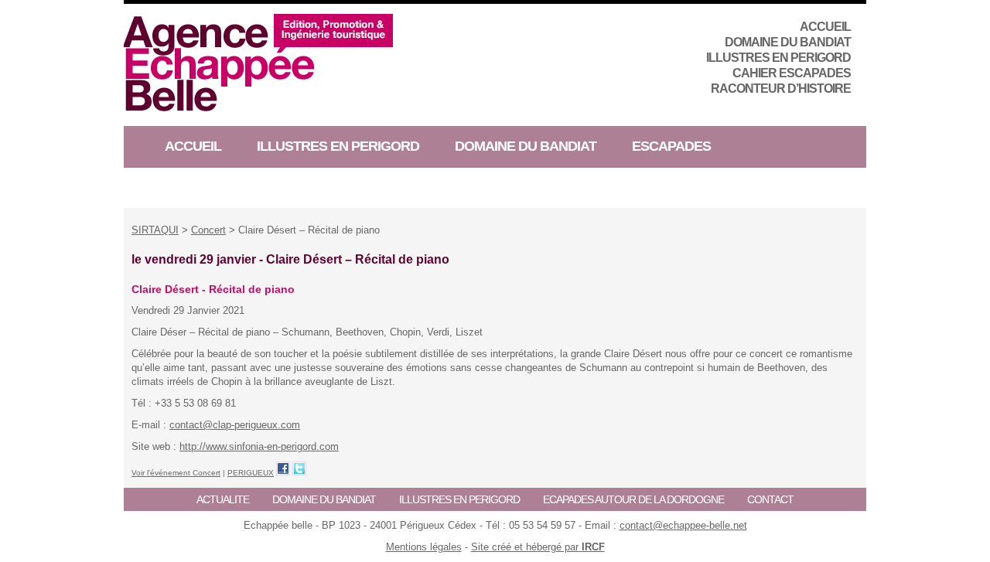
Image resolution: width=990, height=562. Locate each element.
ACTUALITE (222, 499)
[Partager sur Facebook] (283, 468)
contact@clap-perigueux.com (234, 425)
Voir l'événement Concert (175, 472)
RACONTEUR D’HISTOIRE (781, 88)
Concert (208, 230)
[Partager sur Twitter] (299, 468)
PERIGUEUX (250, 472)
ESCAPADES (671, 146)
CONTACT (770, 499)
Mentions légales (424, 547)
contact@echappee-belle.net (683, 525)
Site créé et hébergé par (538, 547)
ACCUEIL (825, 26)
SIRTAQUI (155, 230)
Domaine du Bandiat (788, 42)
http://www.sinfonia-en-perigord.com (259, 446)
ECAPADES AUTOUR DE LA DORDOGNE (633, 499)
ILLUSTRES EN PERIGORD (778, 57)
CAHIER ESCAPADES (791, 73)
